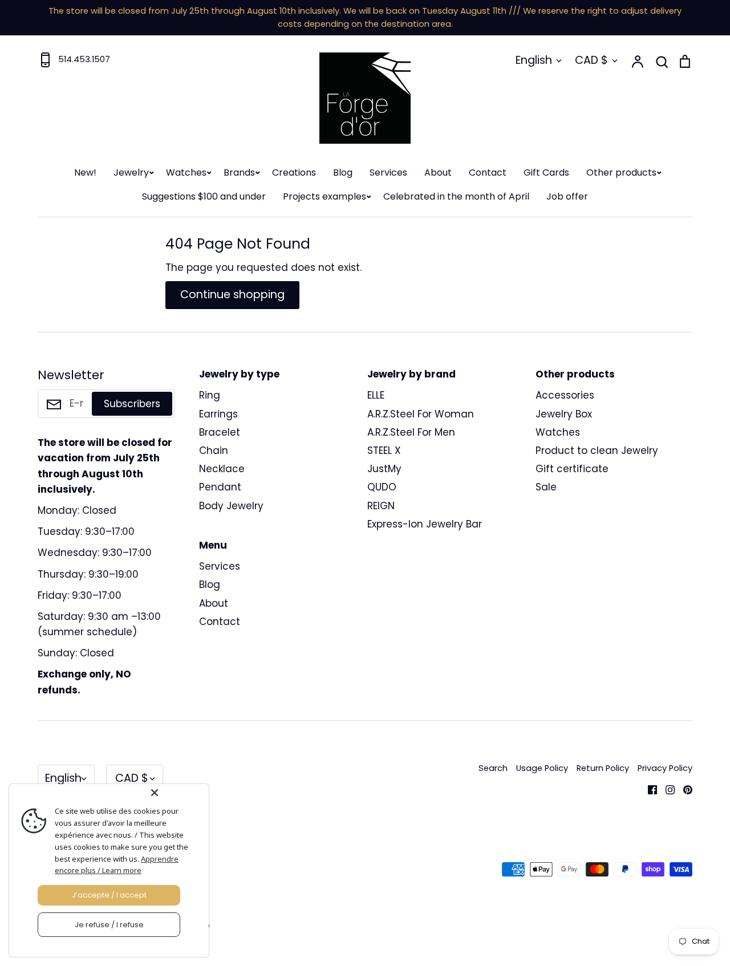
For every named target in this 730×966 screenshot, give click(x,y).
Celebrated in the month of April (456, 196)
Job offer (567, 196)
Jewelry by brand (411, 374)
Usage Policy (542, 768)
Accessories (565, 395)
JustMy (384, 469)
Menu (213, 545)
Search (493, 768)
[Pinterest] (683, 788)
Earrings (218, 414)
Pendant (220, 487)
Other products (621, 172)
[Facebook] (648, 788)
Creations (294, 172)
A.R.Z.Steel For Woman (420, 414)
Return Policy (603, 768)
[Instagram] (666, 788)
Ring (209, 395)
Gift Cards (546, 172)
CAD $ (591, 60)
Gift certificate (572, 469)
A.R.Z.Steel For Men (411, 432)
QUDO (381, 487)
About (438, 172)
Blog (342, 172)
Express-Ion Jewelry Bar (424, 524)
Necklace (222, 469)
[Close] (177, 792)
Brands (239, 172)
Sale (546, 487)
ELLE (375, 395)
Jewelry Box (564, 414)
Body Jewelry (231, 506)
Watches (186, 172)
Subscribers (132, 404)
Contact (487, 172)
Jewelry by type (239, 374)
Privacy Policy (665, 768)
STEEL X (384, 450)
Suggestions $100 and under (204, 196)
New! (85, 172)
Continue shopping (232, 294)
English (534, 60)
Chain (213, 450)
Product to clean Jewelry (597, 450)
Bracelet (219, 432)
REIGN (381, 506)
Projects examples (324, 196)
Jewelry (131, 172)
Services (388, 172)
